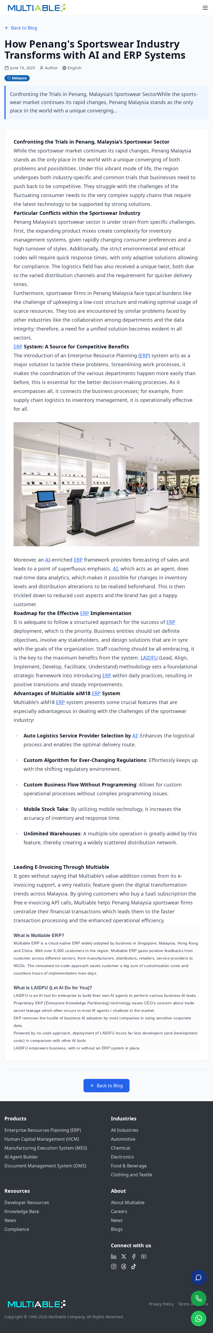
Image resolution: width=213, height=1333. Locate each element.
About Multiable (127, 1202)
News (10, 1220)
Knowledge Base (21, 1211)
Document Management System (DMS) (45, 1166)
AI (47, 559)
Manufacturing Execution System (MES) (45, 1148)
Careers (119, 1211)
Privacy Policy (161, 1304)
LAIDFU (149, 657)
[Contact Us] (198, 1278)
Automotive (123, 1139)
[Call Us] (198, 1298)
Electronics (122, 1157)
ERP (18, 346)
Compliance (16, 1229)
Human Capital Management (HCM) (41, 1139)
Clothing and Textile (131, 1175)
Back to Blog (24, 28)
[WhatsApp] (198, 1318)
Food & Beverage (129, 1166)
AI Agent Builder (21, 1157)
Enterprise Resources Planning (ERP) (42, 1130)
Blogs (117, 1229)
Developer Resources (26, 1202)
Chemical (120, 1148)
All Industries (124, 1130)
